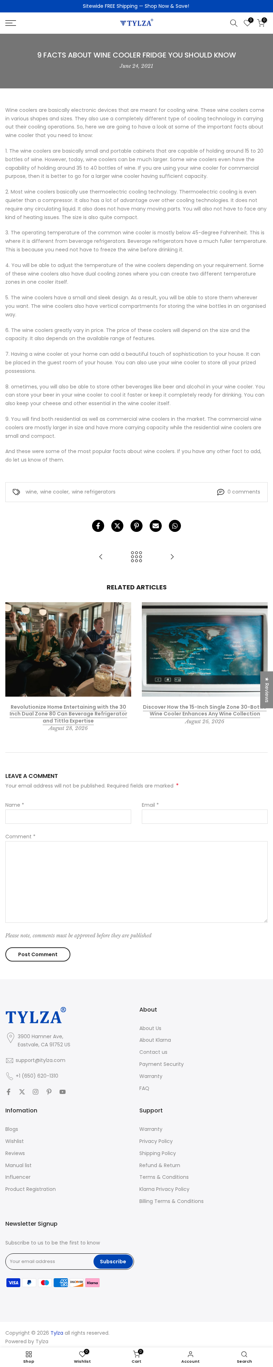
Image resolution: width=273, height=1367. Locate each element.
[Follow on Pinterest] (49, 1092)
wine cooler (54, 491)
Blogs (11, 1129)
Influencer (18, 1177)
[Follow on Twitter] (22, 1092)
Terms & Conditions (164, 1177)
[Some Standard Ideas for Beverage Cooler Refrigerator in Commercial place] (101, 557)
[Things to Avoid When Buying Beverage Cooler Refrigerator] (172, 557)
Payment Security (161, 1064)
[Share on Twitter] (117, 526)
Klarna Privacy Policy (164, 1189)
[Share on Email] (156, 526)
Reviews (15, 1153)
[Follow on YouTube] (62, 1092)
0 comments (244, 491)
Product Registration (30, 1189)
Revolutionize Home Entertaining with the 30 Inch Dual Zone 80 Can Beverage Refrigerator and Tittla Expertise (68, 713)
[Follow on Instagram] (35, 1092)
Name (14, 804)
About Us (150, 1028)
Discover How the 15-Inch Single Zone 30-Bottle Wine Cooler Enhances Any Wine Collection (205, 710)
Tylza (42, 1341)
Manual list (18, 1165)
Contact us (153, 1052)
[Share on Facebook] (98, 526)
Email (150, 804)
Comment (20, 836)
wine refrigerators (94, 491)
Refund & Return (159, 1165)
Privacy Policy (156, 1141)
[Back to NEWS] (136, 557)
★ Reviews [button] (267, 690)
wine (31, 491)
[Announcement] (136, 6)
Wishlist (14, 1141)
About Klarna (155, 1040)
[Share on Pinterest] (136, 526)
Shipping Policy (157, 1153)
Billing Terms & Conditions (171, 1201)
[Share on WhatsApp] (175, 526)
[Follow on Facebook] (8, 1092)
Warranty (150, 1076)
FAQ (144, 1088)
